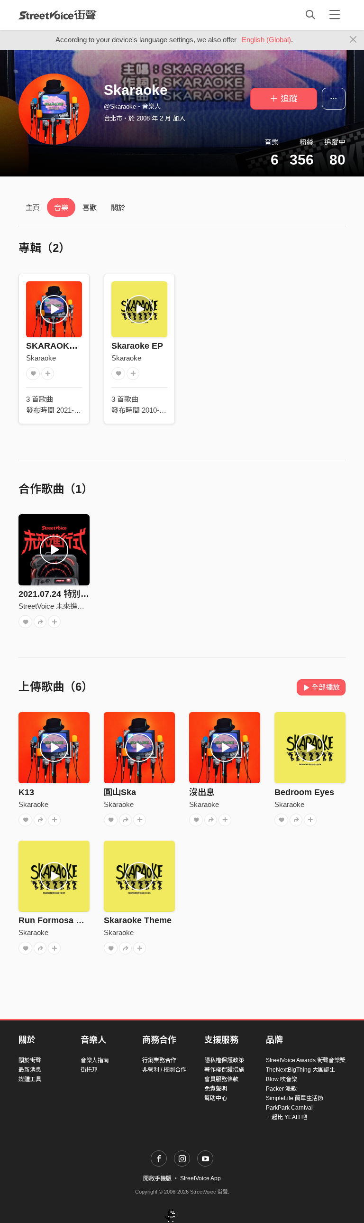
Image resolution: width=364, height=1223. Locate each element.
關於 (118, 208)
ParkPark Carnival (289, 1107)
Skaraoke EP (137, 346)
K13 (26, 792)
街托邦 (89, 1069)
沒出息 (202, 792)
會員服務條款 (221, 1079)
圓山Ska (120, 792)
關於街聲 (29, 1060)
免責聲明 (215, 1088)
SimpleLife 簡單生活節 (294, 1098)
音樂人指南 (95, 1060)
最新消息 (29, 1069)
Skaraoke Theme (138, 920)
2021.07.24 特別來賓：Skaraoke (81, 594)
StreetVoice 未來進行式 (54, 606)
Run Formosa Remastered (71, 920)
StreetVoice (57, 14)
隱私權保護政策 (224, 1060)
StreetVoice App (200, 1178)
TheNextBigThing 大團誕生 (300, 1069)
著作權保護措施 (224, 1069)
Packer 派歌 (281, 1088)
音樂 (61, 208)
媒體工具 (29, 1079)
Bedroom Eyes (304, 792)
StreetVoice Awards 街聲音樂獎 (306, 1060)
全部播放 (325, 687)
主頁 (33, 208)
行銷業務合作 (159, 1060)
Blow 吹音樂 (281, 1079)
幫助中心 (215, 1098)
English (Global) (266, 40)
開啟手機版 (157, 1178)
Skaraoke (41, 358)
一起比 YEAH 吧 (286, 1117)
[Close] (353, 40)
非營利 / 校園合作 (164, 1069)
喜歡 (89, 208)
